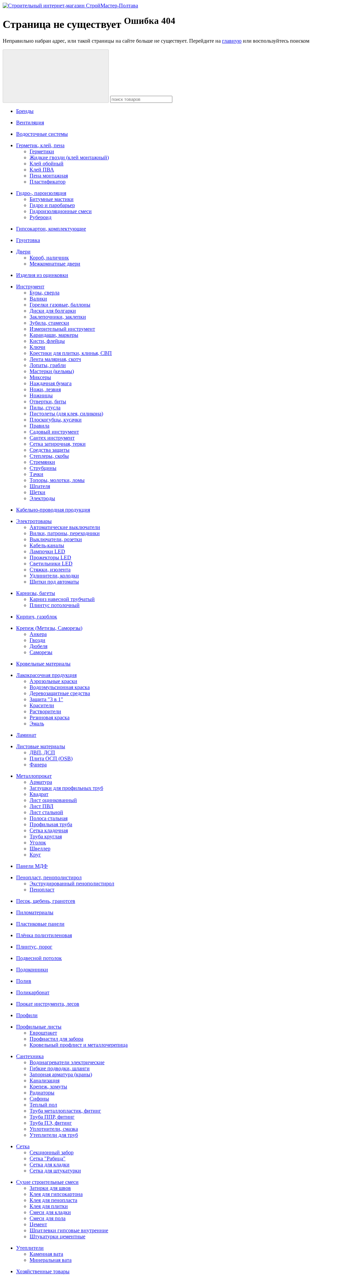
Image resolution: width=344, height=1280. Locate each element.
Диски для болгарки (53, 311)
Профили (27, 1015)
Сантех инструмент (52, 438)
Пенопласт (42, 889)
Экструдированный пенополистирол (72, 883)
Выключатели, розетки (56, 539)
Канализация (44, 1080)
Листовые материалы (40, 746)
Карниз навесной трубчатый (62, 599)
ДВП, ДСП (42, 752)
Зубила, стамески (49, 323)
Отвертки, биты (48, 401)
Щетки (37, 492)
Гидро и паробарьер (52, 205)
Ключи (37, 347)
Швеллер (40, 848)
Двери (23, 251)
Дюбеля (38, 646)
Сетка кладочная (49, 830)
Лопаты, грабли (48, 365)
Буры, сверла (44, 292)
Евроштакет (43, 1033)
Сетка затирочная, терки (58, 444)
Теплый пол (43, 1105)
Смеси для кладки (50, 1212)
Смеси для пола (48, 1218)
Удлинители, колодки (54, 575)
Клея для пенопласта (53, 1200)
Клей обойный (46, 163)
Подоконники (32, 969)
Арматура (41, 782)
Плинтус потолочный (55, 605)
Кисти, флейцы (47, 341)
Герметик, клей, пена (40, 145)
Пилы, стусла (45, 407)
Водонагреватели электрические (67, 1062)
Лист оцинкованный (53, 800)
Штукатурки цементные (57, 1236)
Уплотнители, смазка (54, 1129)
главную (232, 41)
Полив (23, 981)
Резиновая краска (50, 717)
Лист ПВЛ (41, 806)
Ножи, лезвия (45, 389)
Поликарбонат (32, 992)
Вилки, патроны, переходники (65, 533)
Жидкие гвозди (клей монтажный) (69, 157)
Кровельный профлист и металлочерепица (79, 1045)
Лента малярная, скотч (55, 359)
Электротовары (34, 521)
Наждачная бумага (51, 383)
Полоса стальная (49, 818)
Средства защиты (50, 450)
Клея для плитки (49, 1206)
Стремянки (42, 462)
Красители (42, 705)
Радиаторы (42, 1092)
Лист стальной (46, 812)
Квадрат (39, 794)
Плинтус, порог (34, 947)
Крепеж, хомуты (48, 1086)
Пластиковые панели (40, 924)
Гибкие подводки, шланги (60, 1068)
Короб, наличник (49, 258)
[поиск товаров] (56, 76)
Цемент (38, 1224)
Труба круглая (46, 836)
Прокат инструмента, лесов (47, 1004)
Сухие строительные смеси (47, 1182)
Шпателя (40, 486)
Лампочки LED (47, 551)
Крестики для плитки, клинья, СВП (71, 353)
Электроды (42, 498)
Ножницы (41, 395)
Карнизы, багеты (35, 593)
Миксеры (40, 377)
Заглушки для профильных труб (66, 788)
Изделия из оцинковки (42, 275)
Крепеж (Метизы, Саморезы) (49, 628)
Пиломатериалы (34, 912)
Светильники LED (51, 563)
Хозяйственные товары (43, 1271)
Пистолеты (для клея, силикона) (66, 413)
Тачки (36, 474)
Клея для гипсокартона (56, 1194)
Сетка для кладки (50, 1164)
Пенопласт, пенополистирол (49, 877)
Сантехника (30, 1056)
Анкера (38, 634)
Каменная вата (46, 1254)
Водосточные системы (42, 134)
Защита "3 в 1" (46, 699)
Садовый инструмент (54, 432)
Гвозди (37, 640)
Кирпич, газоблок (36, 616)
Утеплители (30, 1248)
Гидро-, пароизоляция (41, 193)
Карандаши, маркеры (54, 335)
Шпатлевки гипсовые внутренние (69, 1230)
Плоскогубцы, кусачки (56, 420)
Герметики (42, 151)
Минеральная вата (51, 1260)
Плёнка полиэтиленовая (44, 935)
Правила (39, 426)
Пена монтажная (49, 175)
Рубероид (40, 217)
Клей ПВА (42, 169)
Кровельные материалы (43, 664)
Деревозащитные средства (60, 693)
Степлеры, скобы (49, 456)
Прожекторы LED (50, 557)
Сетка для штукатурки (55, 1170)
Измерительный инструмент (62, 329)
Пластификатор (48, 182)
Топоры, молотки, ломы (57, 480)
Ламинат (26, 735)
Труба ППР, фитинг (52, 1117)
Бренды (25, 111)
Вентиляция (30, 122)
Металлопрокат (34, 776)
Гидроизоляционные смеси (61, 211)
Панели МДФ (32, 866)
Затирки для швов (50, 1188)
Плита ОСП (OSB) (51, 758)
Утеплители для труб (54, 1135)
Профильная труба (51, 824)
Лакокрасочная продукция (46, 675)
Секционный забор (52, 1152)
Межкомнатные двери (55, 264)
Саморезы (41, 652)
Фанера (38, 764)
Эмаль (37, 723)
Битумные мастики (52, 199)
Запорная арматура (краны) (61, 1074)
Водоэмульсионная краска (60, 687)
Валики (38, 299)
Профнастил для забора (56, 1039)
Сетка (23, 1146)
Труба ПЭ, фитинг (51, 1123)
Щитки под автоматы (54, 582)
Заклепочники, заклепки (58, 317)
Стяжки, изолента (50, 569)
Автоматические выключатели (65, 527)
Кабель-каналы (47, 545)
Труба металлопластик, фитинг (65, 1111)
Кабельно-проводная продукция (53, 510)
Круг (35, 854)
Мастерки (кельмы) (52, 371)
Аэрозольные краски (53, 681)
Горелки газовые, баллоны (60, 305)
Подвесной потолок (39, 958)
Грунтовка (28, 240)
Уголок (38, 842)
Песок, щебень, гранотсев (45, 901)
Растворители (45, 711)
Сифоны (39, 1099)
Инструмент (30, 286)
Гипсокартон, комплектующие (51, 229)
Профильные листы (38, 1027)
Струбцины (43, 468)
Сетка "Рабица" (48, 1158)
